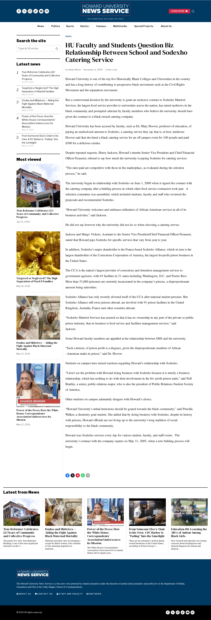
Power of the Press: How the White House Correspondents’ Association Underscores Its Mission (37, 415)
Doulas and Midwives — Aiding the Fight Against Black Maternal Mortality (40, 104)
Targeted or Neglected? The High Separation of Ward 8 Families (36, 280)
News (68, 36)
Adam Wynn (74, 69)
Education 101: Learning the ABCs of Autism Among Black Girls (189, 533)
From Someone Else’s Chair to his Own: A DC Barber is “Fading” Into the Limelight (40, 139)
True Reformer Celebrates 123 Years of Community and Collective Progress (41, 75)
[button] (57, 48)
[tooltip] (18, 11)
